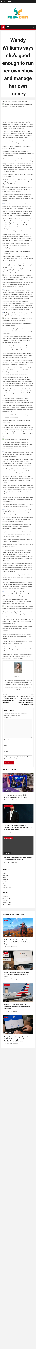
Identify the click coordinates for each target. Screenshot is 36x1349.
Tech (4, 883)
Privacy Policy (7, 904)
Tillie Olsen (7, 101)
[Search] (33, 27)
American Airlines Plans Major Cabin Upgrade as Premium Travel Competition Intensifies (17, 1006)
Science (5, 881)
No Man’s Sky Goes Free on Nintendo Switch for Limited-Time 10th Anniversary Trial (17, 942)
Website (6, 751)
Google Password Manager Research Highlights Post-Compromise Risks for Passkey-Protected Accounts (16, 1039)
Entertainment (18, 35)
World (4, 877)
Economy (5, 879)
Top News (5, 875)
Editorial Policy (7, 902)
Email (6, 745)
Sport (4, 885)
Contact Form (6, 898)
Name (6, 740)
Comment (7, 717)
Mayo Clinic (28, 240)
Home (4, 873)
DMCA (5, 900)
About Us (5, 896)
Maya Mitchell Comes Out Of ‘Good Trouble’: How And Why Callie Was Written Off (10, 698)
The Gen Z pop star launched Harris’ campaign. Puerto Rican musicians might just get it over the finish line (18, 827)
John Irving (15, 799)
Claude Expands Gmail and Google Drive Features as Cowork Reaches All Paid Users (16, 974)
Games (6, 920)
